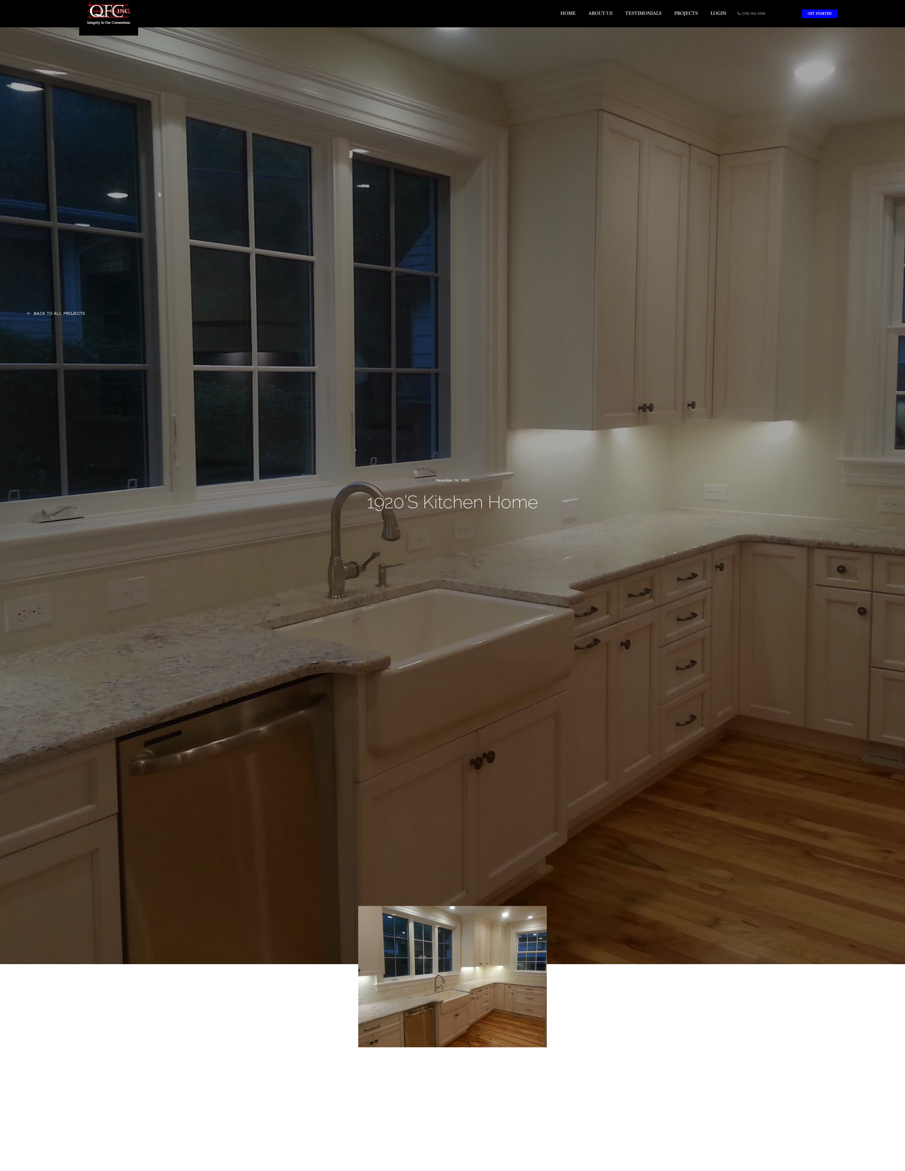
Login (718, 13)
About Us (600, 13)
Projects (686, 13)
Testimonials (643, 13)
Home (568, 13)
